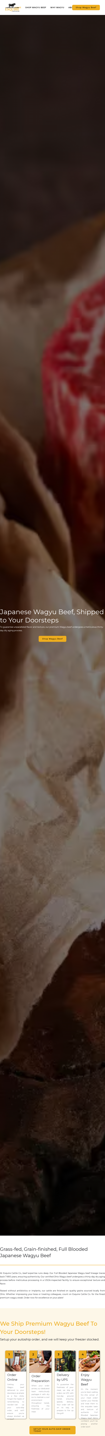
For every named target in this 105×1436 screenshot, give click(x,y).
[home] (12, 7)
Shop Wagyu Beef (35, 7)
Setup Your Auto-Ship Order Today (52, 1430)
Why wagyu (57, 7)
